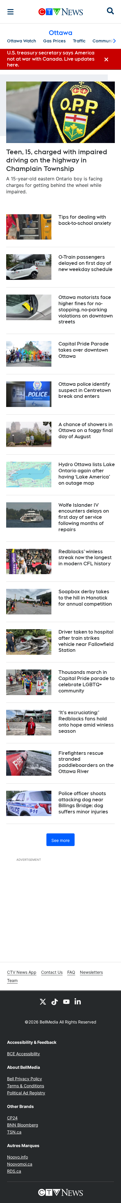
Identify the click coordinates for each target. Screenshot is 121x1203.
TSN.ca (14, 1131)
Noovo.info (17, 1156)
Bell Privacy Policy (24, 1078)
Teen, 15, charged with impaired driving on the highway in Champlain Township (56, 160)
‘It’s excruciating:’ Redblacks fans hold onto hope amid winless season (86, 722)
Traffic (79, 41)
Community (104, 41)
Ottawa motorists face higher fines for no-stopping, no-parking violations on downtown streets (85, 310)
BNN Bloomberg (22, 1124)
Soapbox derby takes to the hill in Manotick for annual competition (85, 598)
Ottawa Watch (21, 41)
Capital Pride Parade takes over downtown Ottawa (83, 350)
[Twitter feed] (42, 1001)
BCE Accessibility (23, 1053)
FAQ (71, 972)
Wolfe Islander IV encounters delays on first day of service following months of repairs (83, 517)
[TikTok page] (54, 1001)
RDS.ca (14, 1171)
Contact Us (52, 972)
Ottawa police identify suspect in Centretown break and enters (84, 390)
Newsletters (91, 972)
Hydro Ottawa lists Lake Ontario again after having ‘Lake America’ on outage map (86, 474)
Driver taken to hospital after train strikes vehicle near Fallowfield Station (86, 641)
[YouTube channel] (66, 1001)
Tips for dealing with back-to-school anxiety (84, 220)
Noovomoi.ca (19, 1164)
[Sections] (10, 12)
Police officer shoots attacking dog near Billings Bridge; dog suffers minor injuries (83, 803)
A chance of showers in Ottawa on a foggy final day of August (85, 431)
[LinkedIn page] (78, 1001)
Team (12, 980)
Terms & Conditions (25, 1085)
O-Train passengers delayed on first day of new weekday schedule (85, 263)
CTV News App (21, 972)
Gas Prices (54, 41)
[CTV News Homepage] (60, 11)
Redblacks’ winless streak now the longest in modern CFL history (85, 558)
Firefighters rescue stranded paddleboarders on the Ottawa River (86, 762)
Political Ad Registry (26, 1092)
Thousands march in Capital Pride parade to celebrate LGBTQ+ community (86, 681)
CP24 (12, 1117)
